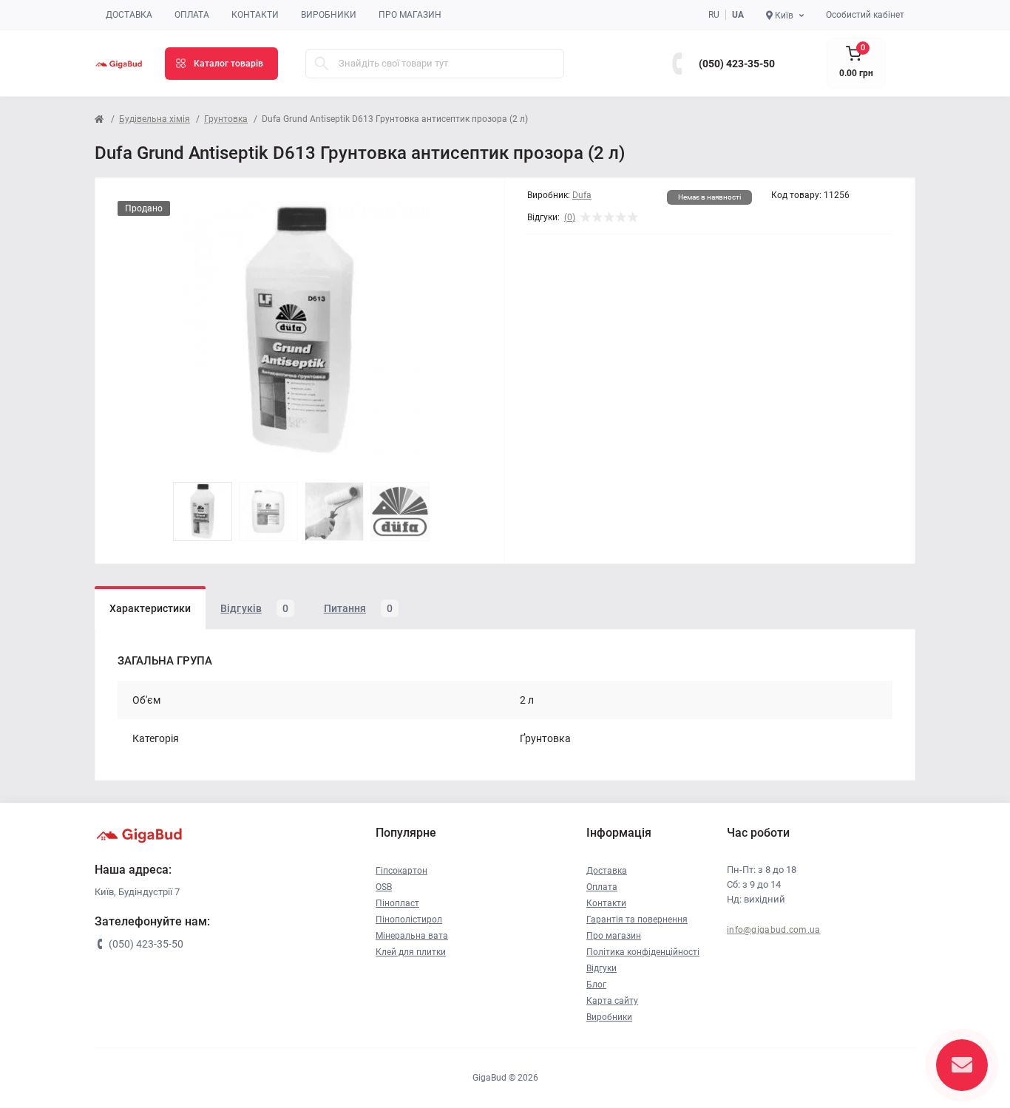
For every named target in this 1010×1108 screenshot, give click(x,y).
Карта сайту (612, 1001)
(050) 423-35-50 (737, 63)
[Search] (321, 63)
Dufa (582, 195)
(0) (569, 217)
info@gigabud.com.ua (774, 930)
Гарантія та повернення (637, 919)
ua (738, 15)
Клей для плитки (411, 952)
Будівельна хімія (154, 119)
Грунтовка (226, 119)
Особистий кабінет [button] (865, 15)
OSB (384, 887)
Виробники (328, 15)
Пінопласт (397, 903)
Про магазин (410, 15)
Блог (596, 984)
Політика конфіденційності (642, 952)
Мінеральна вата (412, 936)
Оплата (191, 15)
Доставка (129, 15)
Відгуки (601, 968)
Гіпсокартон (401, 871)
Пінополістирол (409, 919)
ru (713, 15)
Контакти (255, 15)
